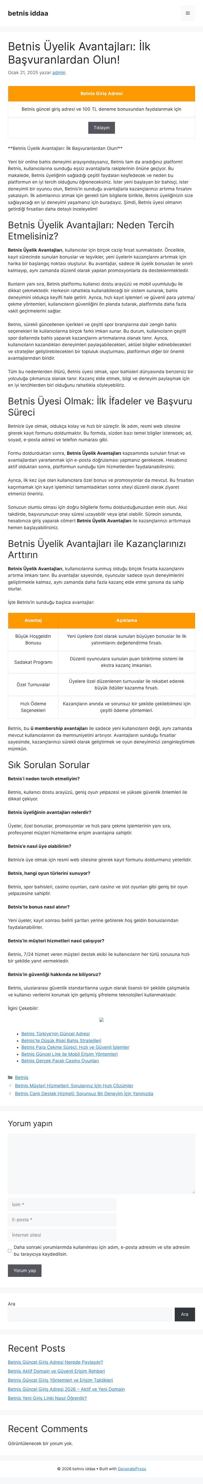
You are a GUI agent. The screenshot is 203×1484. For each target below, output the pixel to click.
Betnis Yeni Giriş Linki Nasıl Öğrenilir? (47, 1398)
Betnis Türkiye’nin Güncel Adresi (55, 1033)
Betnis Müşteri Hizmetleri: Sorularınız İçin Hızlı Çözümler (74, 1085)
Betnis (21, 1077)
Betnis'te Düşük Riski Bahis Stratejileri (61, 1040)
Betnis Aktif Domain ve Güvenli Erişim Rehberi (56, 1371)
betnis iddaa (28, 13)
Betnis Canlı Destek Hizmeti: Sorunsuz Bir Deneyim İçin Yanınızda (84, 1093)
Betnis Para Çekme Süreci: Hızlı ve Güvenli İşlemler (75, 1047)
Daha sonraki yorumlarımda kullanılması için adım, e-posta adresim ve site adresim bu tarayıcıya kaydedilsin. (102, 1251)
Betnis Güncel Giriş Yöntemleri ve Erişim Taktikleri (60, 1380)
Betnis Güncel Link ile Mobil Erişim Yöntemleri (69, 1054)
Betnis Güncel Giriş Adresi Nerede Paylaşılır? (55, 1362)
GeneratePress (132, 1468)
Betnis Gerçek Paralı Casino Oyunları (60, 1060)
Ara (11, 1304)
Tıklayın (102, 127)
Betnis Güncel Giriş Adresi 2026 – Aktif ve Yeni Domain (66, 1389)
